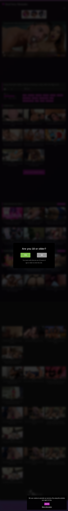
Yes (25, 255)
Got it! (47, 504)
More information (47, 507)
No (42, 255)
